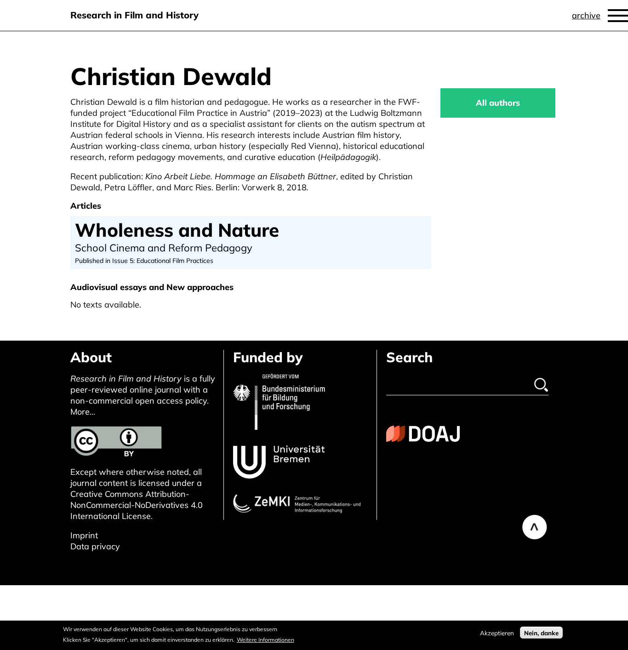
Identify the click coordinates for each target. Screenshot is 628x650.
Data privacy (95, 546)
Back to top (534, 527)
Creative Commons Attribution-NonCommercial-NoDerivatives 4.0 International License (136, 505)
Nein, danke (541, 632)
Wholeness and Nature (177, 229)
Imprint (84, 535)
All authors (498, 102)
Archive (586, 16)
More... (82, 411)
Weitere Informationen (265, 639)
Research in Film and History (134, 15)
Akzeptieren (497, 632)
